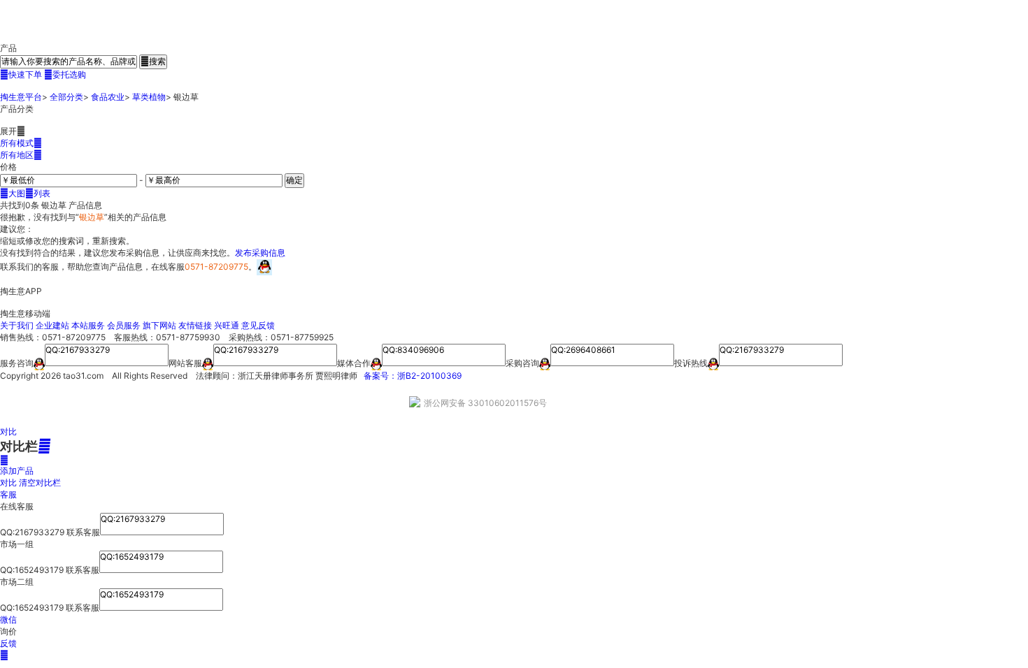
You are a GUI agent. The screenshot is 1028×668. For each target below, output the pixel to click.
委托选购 (65, 74)
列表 (37, 193)
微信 (8, 619)
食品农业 (107, 97)
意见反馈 (258, 325)
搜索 (153, 61)
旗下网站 (159, 325)
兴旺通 (226, 325)
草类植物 (149, 97)
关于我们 (17, 325)
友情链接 (195, 325)
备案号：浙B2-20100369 (413, 375)
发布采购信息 (260, 252)
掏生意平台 (21, 97)
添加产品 (17, 465)
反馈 (8, 643)
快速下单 (21, 74)
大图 (12, 193)
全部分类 (66, 97)
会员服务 (124, 325)
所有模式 (21, 143)
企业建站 (52, 325)
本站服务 (88, 325)
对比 (8, 431)
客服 (8, 494)
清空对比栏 (40, 482)
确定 (294, 180)
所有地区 (21, 155)
